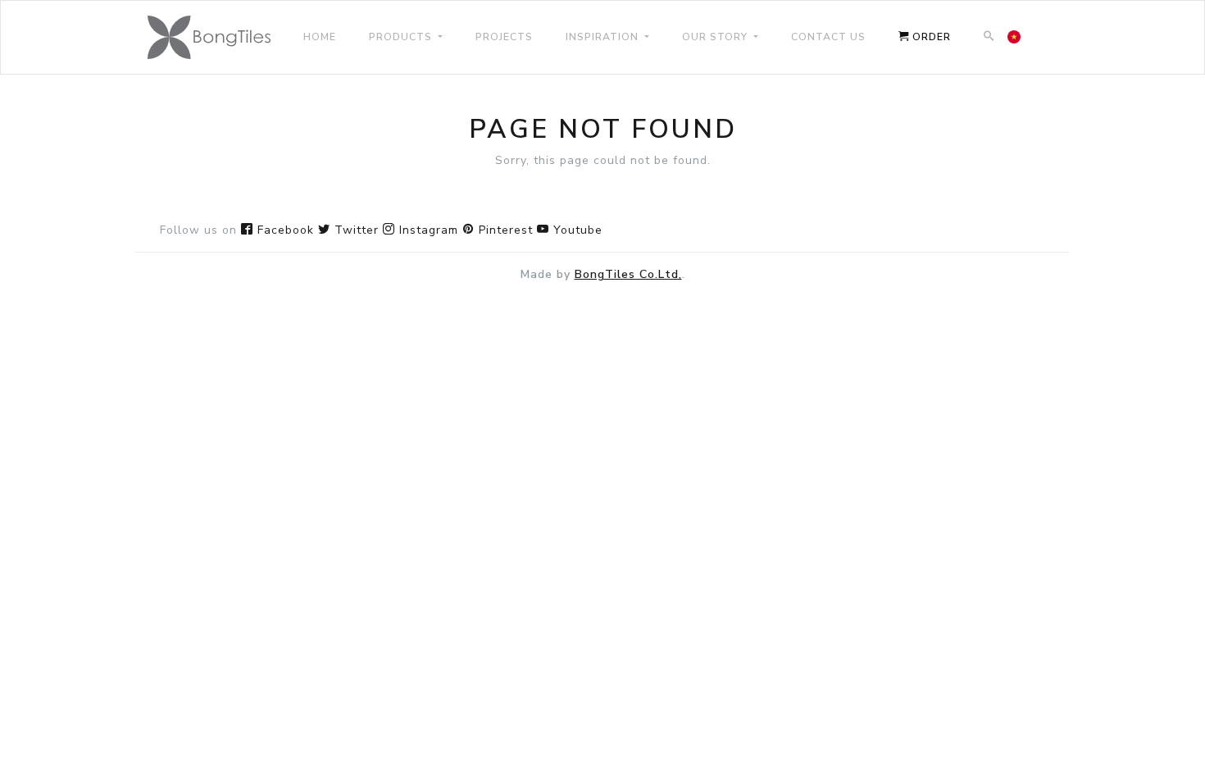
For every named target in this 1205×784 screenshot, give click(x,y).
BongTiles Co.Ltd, (628, 274)
